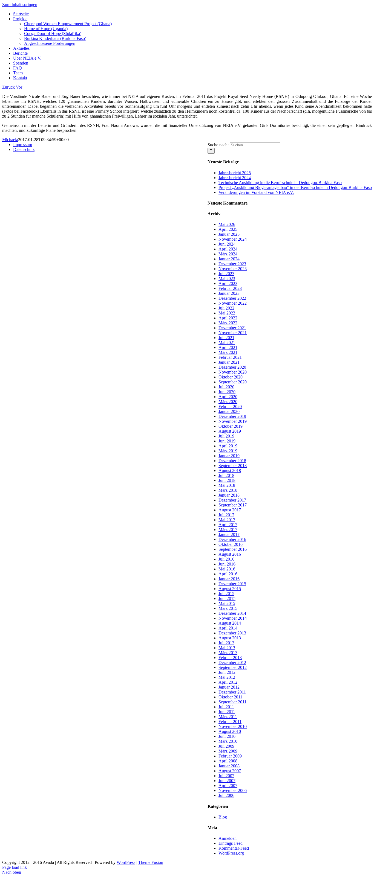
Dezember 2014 (232, 613)
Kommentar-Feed (233, 848)
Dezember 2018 (232, 460)
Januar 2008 (229, 766)
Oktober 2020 (230, 377)
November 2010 (232, 726)
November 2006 (232, 790)
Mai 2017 (226, 519)
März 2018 (227, 490)
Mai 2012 (226, 677)
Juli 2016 (226, 559)
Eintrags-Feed (230, 843)
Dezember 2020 (232, 367)
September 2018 (232, 465)
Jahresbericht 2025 (234, 172)
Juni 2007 (226, 780)
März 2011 (227, 716)
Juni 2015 (226, 598)
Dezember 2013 (232, 633)
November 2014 (232, 618)
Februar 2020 (230, 406)
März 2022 (227, 323)
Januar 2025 (229, 234)
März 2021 (227, 352)
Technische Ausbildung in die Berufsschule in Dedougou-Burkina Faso (280, 182)
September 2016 (232, 549)
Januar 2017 (229, 534)
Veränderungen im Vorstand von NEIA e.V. (256, 192)
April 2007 (227, 785)
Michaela (10, 139)
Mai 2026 (226, 224)
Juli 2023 (226, 273)
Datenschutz (23, 149)
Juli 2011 (226, 706)
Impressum (22, 144)
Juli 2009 (226, 746)
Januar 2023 (229, 293)
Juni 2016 (226, 564)
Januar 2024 (229, 259)
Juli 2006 (226, 795)
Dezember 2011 (232, 692)
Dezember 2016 (232, 539)
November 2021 (232, 332)
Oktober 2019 (230, 426)
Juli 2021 (226, 337)
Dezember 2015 (232, 583)
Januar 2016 (229, 578)
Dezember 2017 (232, 500)
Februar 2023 (230, 288)
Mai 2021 (226, 342)
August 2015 (229, 588)
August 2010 (229, 731)
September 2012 (232, 667)
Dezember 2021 (232, 327)
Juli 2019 (226, 436)
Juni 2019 (226, 441)
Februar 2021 (230, 357)
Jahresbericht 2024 (234, 177)
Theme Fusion (150, 862)
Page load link (14, 867)
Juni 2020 (226, 391)
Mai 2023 (226, 278)
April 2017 (227, 524)
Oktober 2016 (230, 544)
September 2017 (232, 505)
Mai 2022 (226, 313)
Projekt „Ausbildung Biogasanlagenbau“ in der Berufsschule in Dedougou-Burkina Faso (295, 187)
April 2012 (227, 682)
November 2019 (232, 421)
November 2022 (232, 303)
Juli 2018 (226, 475)
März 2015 (227, 608)
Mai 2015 (226, 603)
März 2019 (227, 450)
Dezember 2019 (232, 416)
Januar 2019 (229, 455)
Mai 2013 (226, 647)
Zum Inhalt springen (19, 4)
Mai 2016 (226, 569)
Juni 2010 (226, 736)
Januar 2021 (229, 362)
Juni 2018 (226, 480)
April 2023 (227, 283)
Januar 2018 (229, 495)
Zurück (8, 87)
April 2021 (227, 347)
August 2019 (229, 431)
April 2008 (227, 761)
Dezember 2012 (232, 662)
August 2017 (229, 510)
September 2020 (232, 382)
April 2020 (227, 396)
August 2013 (229, 638)
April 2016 (227, 574)
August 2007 (229, 770)
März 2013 (227, 652)
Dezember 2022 (232, 298)
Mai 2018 (226, 485)
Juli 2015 (226, 593)
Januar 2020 (229, 411)
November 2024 (232, 239)
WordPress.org (231, 853)
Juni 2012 (226, 672)
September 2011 (232, 702)
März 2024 (227, 254)
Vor (19, 87)
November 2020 (232, 372)
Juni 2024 (226, 244)
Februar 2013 (230, 657)
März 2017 (227, 529)
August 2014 (229, 623)
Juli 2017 (226, 514)
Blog (222, 817)
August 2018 (229, 470)
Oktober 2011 (230, 697)
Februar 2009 (230, 756)
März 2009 (227, 751)
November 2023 (232, 268)
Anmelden (227, 838)
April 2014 (227, 628)
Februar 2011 (229, 721)
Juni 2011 (226, 711)
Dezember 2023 (232, 263)
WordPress (126, 862)
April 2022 (227, 318)
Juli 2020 (226, 386)
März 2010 (227, 741)
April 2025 (227, 229)
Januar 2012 (229, 687)
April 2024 (227, 249)
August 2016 (229, 554)
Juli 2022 (226, 308)
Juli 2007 (226, 775)
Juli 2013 (226, 642)
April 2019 (227, 446)
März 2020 (227, 401)
